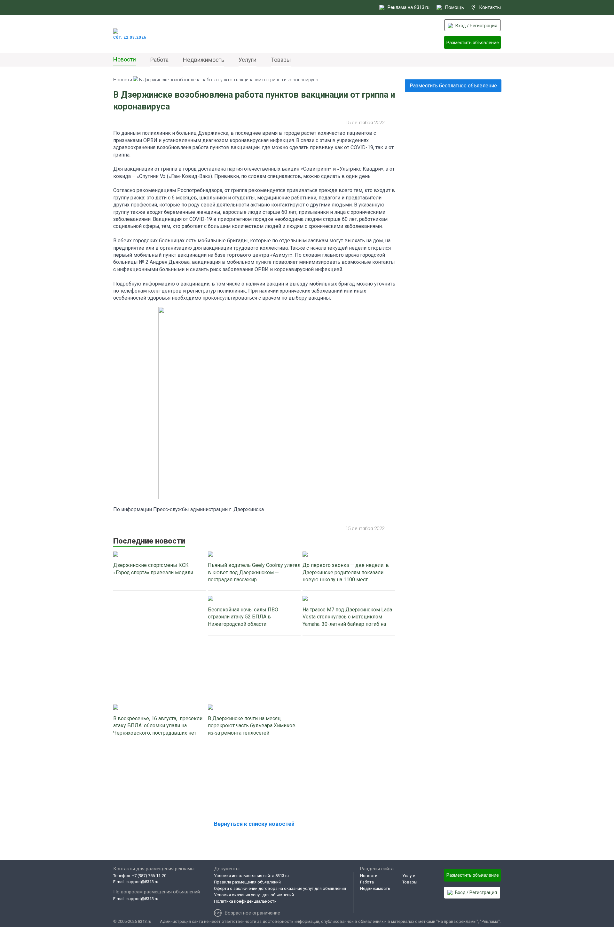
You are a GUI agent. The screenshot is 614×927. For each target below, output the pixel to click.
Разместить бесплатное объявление (453, 86)
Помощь (454, 7)
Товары (281, 59)
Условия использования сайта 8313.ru (251, 875)
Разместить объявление (472, 42)
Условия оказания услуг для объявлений (254, 894)
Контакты (490, 7)
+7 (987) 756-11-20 (149, 875)
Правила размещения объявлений (247, 882)
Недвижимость (203, 59)
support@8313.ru (142, 881)
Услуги (247, 59)
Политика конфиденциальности (245, 901)
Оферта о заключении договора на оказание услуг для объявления (280, 888)
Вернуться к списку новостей (254, 823)
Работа (159, 59)
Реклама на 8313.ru (408, 7)
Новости (124, 59)
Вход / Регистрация (476, 25)
